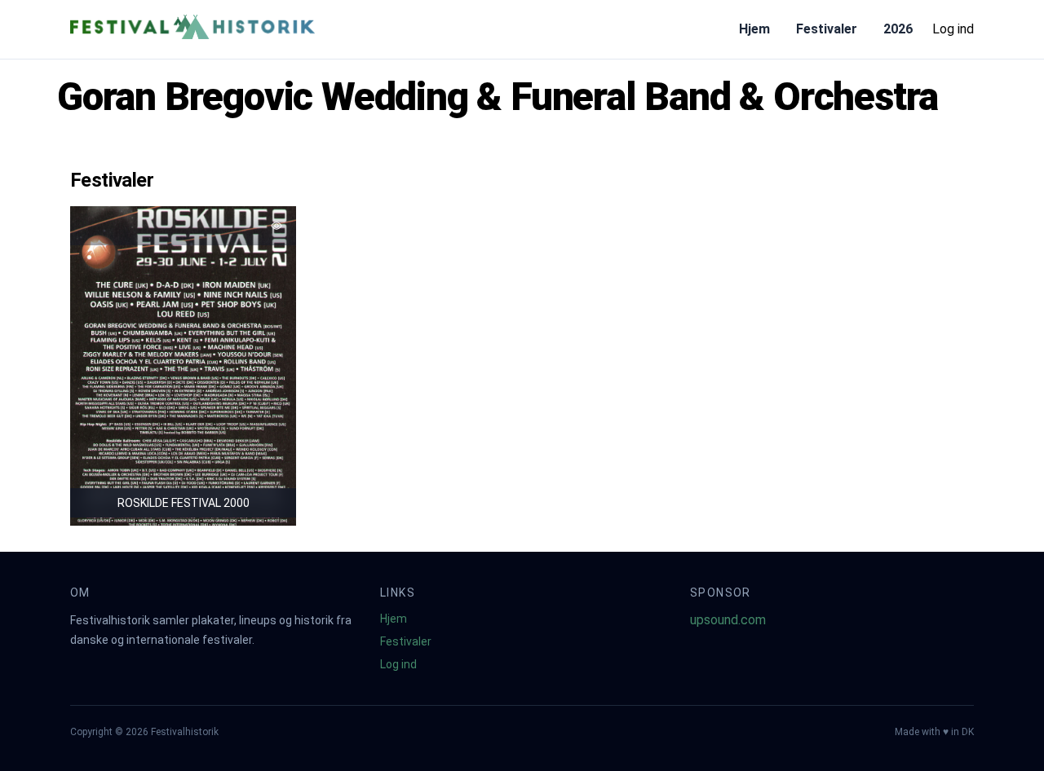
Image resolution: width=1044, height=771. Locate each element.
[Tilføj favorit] (276, 226)
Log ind (953, 29)
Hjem (754, 29)
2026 (898, 29)
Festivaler (826, 29)
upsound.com (728, 620)
